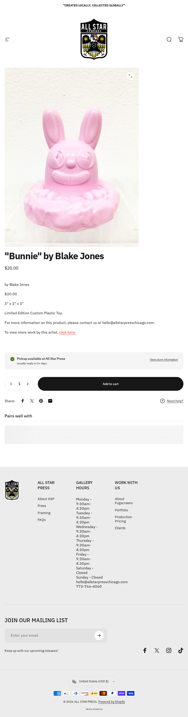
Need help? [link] (175, 401)
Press (42, 506)
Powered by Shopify (111, 702)
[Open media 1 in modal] (130, 76)
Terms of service (94, 709)
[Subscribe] (99, 635)
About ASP (46, 499)
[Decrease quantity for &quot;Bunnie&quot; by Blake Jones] (10, 384)
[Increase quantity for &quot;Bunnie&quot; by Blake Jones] (28, 384)
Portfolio (121, 510)
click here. (67, 332)
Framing (44, 513)
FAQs (42, 520)
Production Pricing (123, 519)
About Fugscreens (124, 501)
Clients (120, 528)
